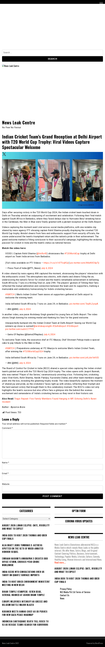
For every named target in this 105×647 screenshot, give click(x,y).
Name (5, 463)
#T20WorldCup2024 (33, 351)
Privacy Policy (66, 589)
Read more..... (60, 562)
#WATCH (9, 294)
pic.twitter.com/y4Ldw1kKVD (84, 357)
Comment (7, 428)
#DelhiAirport (59, 326)
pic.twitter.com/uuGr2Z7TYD (19, 329)
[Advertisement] (52, 29)
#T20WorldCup (72, 253)
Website (6, 484)
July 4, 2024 (47, 268)
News (62, 598)
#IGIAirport (72, 326)
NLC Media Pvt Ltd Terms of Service (75, 592)
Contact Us (64, 595)
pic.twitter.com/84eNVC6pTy (84, 263)
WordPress (99, 643)
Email (5, 473)
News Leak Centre (18, 122)
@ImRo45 (42, 253)
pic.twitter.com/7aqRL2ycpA (83, 303)
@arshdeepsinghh (43, 326)
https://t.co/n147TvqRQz (56, 263)
